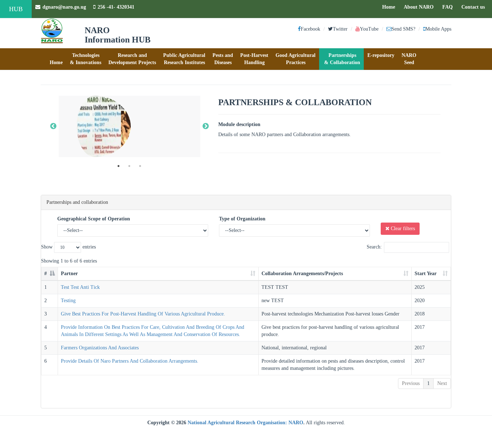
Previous (411, 383)
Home (390, 7)
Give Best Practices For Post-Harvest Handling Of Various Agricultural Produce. (143, 314)
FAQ (449, 7)
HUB (16, 9)
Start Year (426, 273)
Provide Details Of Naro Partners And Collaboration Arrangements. (129, 361)
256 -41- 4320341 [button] (116, 7)
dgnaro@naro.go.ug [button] (64, 7)
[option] (129, 126)
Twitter (340, 29)
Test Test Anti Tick (80, 287)
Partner (69, 273)
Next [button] (205, 126)
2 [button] (129, 166)
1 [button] (118, 166)
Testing (68, 300)
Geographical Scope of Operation (93, 218)
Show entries (68, 247)
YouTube (369, 29)
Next (442, 383)
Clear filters (402, 228)
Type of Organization (242, 218)
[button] (56, 59)
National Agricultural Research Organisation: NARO (245, 422)
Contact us (474, 7)
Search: (374, 247)
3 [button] (140, 166)
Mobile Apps (438, 29)
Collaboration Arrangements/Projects (302, 273)
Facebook (310, 29)
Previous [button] (53, 126)
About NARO (419, 7)
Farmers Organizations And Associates (100, 347)
